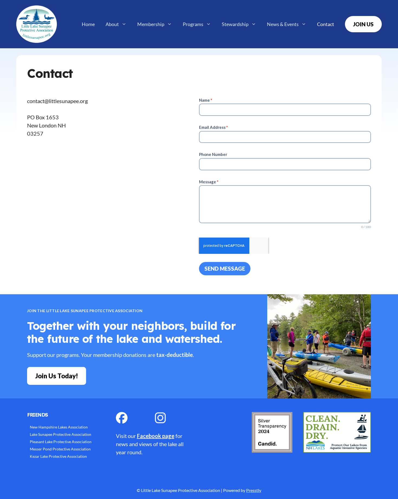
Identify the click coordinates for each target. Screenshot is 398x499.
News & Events (283, 24)
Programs (193, 24)
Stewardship (235, 24)
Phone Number (213, 154)
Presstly (253, 490)
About (112, 24)
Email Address (213, 127)
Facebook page (155, 436)
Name (205, 100)
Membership (150, 24)
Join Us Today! (56, 376)
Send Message (224, 268)
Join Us (363, 24)
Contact (325, 24)
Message (208, 181)
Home (88, 24)
